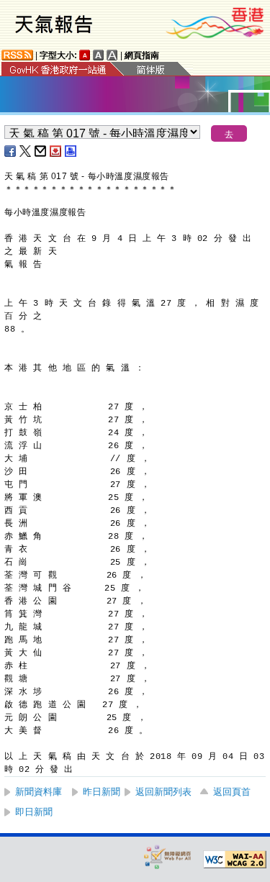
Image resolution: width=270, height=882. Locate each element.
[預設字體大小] (85, 55)
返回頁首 (232, 791)
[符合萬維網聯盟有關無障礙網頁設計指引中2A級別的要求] (234, 859)
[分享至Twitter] (25, 151)
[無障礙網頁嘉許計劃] (168, 856)
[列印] (71, 151)
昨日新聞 (101, 791)
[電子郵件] (41, 151)
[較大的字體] (98, 55)
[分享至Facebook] (10, 151)
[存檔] (56, 151)
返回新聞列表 (163, 791)
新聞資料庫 (38, 791)
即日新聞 (34, 811)
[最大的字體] (112, 55)
